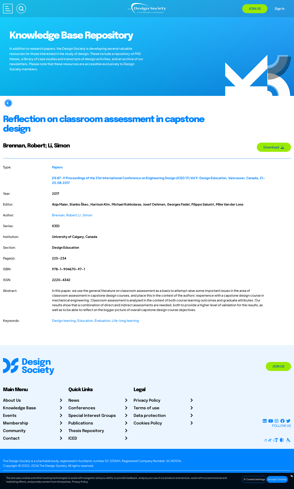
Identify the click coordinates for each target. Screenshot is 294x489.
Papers (57, 167)
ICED (72, 438)
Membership (15, 423)
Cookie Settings (255, 479)
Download (271, 147)
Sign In (279, 8)
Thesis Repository (86, 431)
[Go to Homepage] (147, 8)
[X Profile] (288, 421)
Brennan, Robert (64, 215)
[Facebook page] (282, 421)
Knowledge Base (19, 408)
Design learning (64, 320)
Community (14, 431)
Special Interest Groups (92, 416)
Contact (11, 438)
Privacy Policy (147, 401)
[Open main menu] (8, 8)
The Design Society (53, 465)
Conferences (81, 408)
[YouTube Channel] (270, 421)
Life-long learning (125, 320)
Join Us (255, 8)
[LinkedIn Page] (264, 421)
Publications (80, 423)
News (73, 401)
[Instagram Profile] (276, 421)
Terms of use (146, 408)
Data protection (150, 416)
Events (9, 416)
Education (85, 320)
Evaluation (102, 320)
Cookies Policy (148, 423)
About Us (12, 401)
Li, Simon (85, 215)
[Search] (21, 8)
